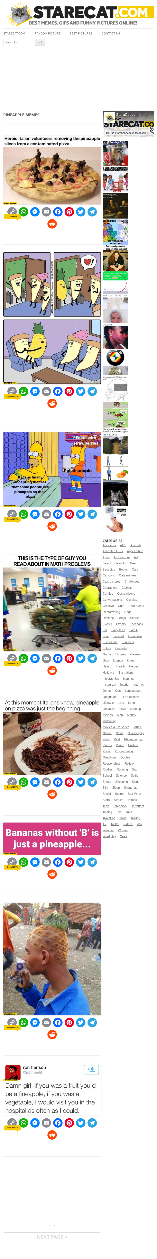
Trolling (135, 818)
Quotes (125, 757)
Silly (105, 787)
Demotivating (111, 612)
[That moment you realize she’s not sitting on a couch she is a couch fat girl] (115, 258)
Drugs (122, 618)
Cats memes (127, 575)
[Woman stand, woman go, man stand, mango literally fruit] (115, 467)
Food (106, 636)
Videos (128, 824)
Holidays (108, 672)
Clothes (127, 587)
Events (107, 624)
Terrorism (137, 806)
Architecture (122, 557)
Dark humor (136, 605)
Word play (109, 836)
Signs (135, 781)
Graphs (118, 660)
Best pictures (81, 33)
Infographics (111, 678)
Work (123, 836)
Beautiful (120, 563)
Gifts (106, 660)
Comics (108, 593)
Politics (133, 745)
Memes (108, 715)
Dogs (127, 612)
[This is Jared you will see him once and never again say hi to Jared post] (115, 441)
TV (105, 824)
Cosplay (131, 599)
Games (135, 654)
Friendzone (110, 642)
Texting (107, 812)
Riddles (108, 769)
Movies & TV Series (116, 727)
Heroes (134, 666)
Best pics (109, 569)
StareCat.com (14, 33)
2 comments (12, 1027)
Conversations (112, 599)
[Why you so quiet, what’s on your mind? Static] (115, 388)
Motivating (109, 721)
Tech (106, 806)
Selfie (134, 775)
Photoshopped (133, 739)
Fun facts (128, 642)
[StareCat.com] (78, 14)
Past (117, 739)
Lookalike (109, 709)
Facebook (136, 624)
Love (122, 709)
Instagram (109, 684)
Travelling (109, 818)
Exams (121, 624)
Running (122, 769)
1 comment (12, 216)
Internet (138, 684)
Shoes (107, 781)
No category (136, 733)
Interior (124, 684)
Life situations (130, 696)
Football (118, 636)
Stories (118, 800)
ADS (123, 545)
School (107, 775)
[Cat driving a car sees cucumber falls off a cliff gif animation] (115, 493)
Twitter (115, 824)
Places (107, 745)
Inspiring (128, 678)
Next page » (52, 1236)
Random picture (48, 33)
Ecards (135, 618)
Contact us (111, 33)
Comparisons (126, 593)
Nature (107, 733)
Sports (119, 793)
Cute (121, 605)
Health (120, 666)
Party (106, 739)
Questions (109, 757)
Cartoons (109, 575)
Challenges (131, 581)
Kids (118, 690)
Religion (130, 763)
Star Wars (134, 793)
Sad (134, 769)
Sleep (116, 787)
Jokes (107, 690)
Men (120, 715)
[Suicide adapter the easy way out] (115, 519)
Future (107, 648)
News (119, 733)
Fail (105, 630)
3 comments (12, 1128)
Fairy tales (118, 630)
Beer (133, 563)
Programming (124, 751)
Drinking (108, 618)
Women (123, 830)
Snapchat (130, 787)
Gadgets (121, 648)
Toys (129, 812)
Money (131, 715)
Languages (110, 696)
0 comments (12, 396)
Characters (110, 587)
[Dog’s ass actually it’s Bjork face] (115, 310)
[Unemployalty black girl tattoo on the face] (115, 336)
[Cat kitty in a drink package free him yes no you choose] (115, 153)
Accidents (109, 545)
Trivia (123, 818)
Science (121, 775)
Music (137, 727)
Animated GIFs (113, 551)
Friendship (135, 636)
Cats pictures (111, 581)
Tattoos (132, 800)
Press (107, 751)
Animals (135, 545)
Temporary (120, 806)
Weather (108, 830)
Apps (106, 557)
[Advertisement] (78, 76)
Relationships (112, 763)
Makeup (135, 709)
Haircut (107, 666)
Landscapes (133, 690)
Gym (130, 660)
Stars (106, 800)
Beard (107, 563)
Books (123, 569)
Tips (119, 812)
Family (133, 630)
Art (136, 557)
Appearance (135, 551)
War (139, 824)
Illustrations (125, 672)
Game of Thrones (114, 654)
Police (120, 745)
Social (107, 793)
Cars (135, 569)
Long (131, 702)
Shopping (121, 781)
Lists (121, 702)
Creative (108, 605)
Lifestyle (108, 702)
